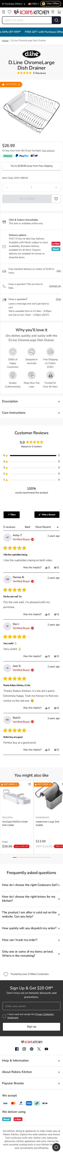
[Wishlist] (9, 12)
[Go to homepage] (31, 12)
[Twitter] (39, 1049)
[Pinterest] (31, 1049)
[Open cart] (59, 12)
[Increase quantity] (48, 187)
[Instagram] (24, 1049)
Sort (28, 527)
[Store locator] (53, 12)
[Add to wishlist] (29, 784)
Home (5, 41)
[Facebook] (16, 1049)
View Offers (51, 3)
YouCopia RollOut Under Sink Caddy (15, 824)
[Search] (56, 20)
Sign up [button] (31, 1026)
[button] (56, 199)
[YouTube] (46, 1049)
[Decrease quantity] (14, 187)
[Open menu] (3, 12)
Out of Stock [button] (26, 199)
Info (59, 271)
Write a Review (50, 515)
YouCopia (7, 818)
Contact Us (55, 286)
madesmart (42, 818)
